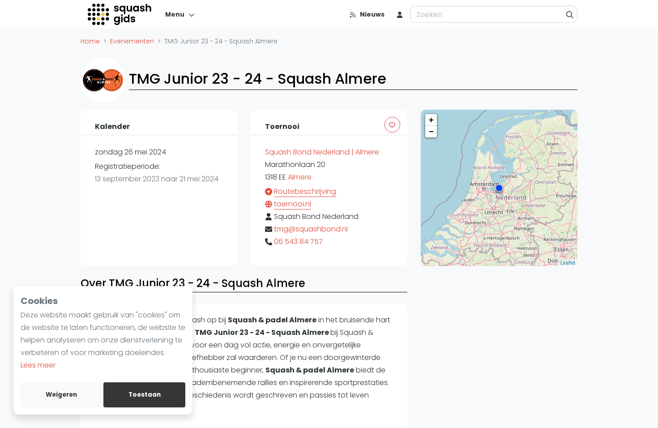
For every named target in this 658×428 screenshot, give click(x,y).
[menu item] (400, 14)
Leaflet (567, 262)
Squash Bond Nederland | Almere (322, 152)
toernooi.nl (292, 204)
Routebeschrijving (305, 191)
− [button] (431, 131)
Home (90, 41)
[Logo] (120, 14)
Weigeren (61, 394)
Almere (300, 177)
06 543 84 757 (298, 241)
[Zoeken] (570, 14)
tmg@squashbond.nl (311, 229)
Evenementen (132, 41)
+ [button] (431, 119)
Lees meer (38, 365)
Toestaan (144, 394)
